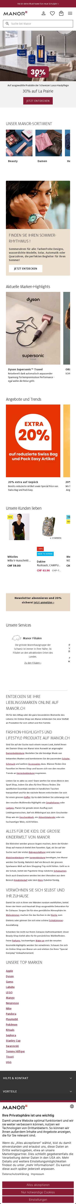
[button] (19, 143)
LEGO (9, 992)
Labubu (10, 987)
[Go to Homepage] (15, 13)
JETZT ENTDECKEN (38, 100)
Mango (10, 997)
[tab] (36, 75)
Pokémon (11, 1024)
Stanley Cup (13, 1040)
